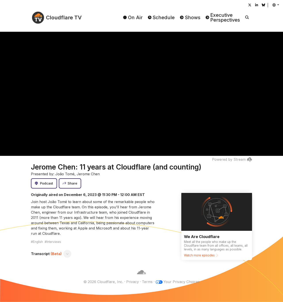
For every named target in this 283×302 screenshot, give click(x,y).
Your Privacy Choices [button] (181, 282)
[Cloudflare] (141, 276)
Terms (147, 282)
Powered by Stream (229, 159)
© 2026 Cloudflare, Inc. (103, 282)
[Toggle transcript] (67, 254)
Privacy (132, 282)
